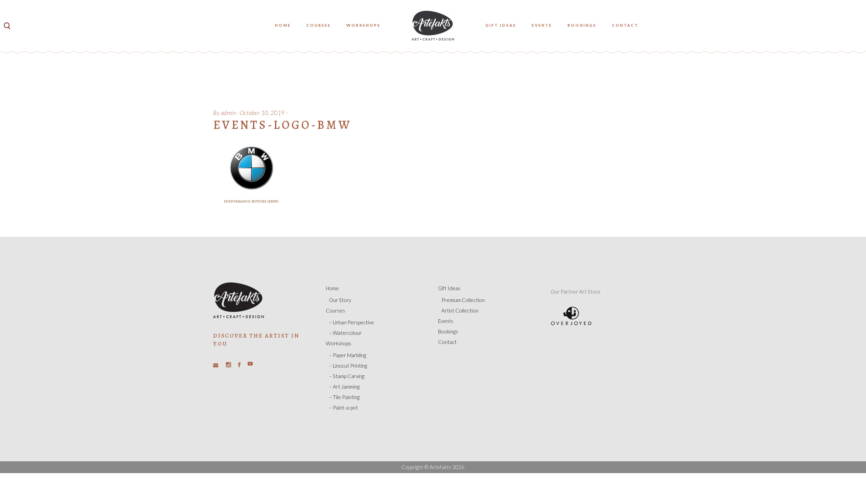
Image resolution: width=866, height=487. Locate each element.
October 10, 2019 (262, 112)
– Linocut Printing (348, 366)
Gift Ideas (449, 288)
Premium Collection (463, 300)
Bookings (448, 331)
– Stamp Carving (346, 376)
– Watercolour (345, 333)
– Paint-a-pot (343, 407)
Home (332, 288)
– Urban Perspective (351, 322)
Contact (447, 342)
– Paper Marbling (347, 355)
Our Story (340, 300)
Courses (335, 310)
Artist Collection (459, 310)
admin (228, 112)
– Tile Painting (344, 397)
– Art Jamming (344, 387)
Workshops (338, 343)
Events (445, 321)
